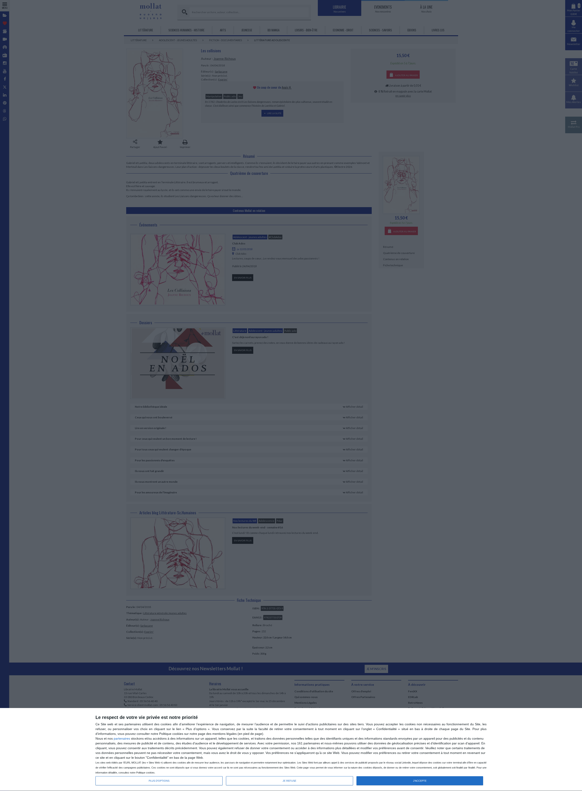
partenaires (122, 738)
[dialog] (291, 749)
